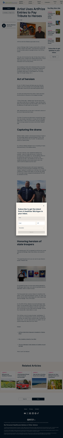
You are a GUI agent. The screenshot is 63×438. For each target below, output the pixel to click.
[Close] (43, 206)
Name (20, 217)
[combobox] (31, 228)
